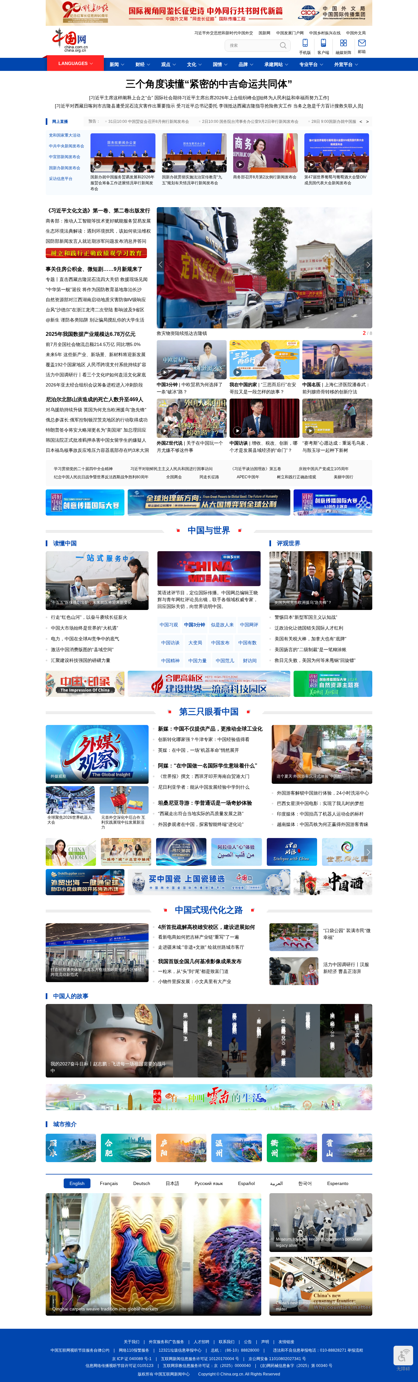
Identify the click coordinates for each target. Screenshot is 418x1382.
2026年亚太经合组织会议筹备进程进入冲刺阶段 (94, 384)
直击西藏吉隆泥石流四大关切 (89, 279)
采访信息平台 (60, 178)
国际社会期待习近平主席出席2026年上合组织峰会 (205, 97)
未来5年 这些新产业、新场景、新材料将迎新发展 (96, 354)
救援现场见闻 (134, 279)
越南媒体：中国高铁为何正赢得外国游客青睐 (322, 824)
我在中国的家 (243, 384)
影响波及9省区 (129, 309)
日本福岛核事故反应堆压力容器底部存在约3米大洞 (97, 450)
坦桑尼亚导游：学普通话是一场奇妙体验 (205, 803)
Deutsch (141, 1183)
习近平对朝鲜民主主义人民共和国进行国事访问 (171, 469)
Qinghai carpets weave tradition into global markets (105, 1308)
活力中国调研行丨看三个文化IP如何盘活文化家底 (96, 374)
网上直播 (60, 121)
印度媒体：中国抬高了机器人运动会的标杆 (320, 813)
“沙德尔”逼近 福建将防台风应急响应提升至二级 (205, 333)
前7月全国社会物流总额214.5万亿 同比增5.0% (93, 344)
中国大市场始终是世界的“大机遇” (84, 628)
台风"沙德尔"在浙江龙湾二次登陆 (79, 309)
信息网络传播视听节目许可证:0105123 (119, 1365)
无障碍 (403, 1368)
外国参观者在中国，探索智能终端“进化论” (201, 824)
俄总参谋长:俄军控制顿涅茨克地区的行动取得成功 (97, 419)
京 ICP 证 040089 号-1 (132, 1359)
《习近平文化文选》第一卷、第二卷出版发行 (98, 210)
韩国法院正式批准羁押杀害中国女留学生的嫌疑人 (96, 440)
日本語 (172, 1183)
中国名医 (311, 384)
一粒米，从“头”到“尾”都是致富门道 (193, 971)
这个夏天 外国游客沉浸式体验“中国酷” (310, 776)
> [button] (367, 121)
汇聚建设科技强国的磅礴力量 (80, 660)
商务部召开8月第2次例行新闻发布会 (265, 177)
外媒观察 (58, 776)
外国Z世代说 (170, 443)
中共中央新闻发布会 (66, 146)
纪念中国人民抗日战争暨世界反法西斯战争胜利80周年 (101, 477)
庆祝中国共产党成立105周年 (324, 469)
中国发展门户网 (290, 33)
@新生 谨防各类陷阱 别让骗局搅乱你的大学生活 (95, 319)
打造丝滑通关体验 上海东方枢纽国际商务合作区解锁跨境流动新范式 (96, 972)
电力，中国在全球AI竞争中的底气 (85, 638)
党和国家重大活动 (64, 135)
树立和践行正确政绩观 (296, 477)
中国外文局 (356, 33)
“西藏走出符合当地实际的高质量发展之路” (201, 813)
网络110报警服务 (134, 1350)
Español (246, 1183)
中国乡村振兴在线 (325, 33)
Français (109, 1183)
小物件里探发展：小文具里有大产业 (194, 981)
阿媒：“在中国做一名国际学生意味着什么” (207, 765)
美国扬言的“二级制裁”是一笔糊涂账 (310, 649)
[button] (368, 264)
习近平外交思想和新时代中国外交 (223, 33)
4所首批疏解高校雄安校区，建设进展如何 (206, 927)
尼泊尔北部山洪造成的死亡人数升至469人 (94, 399)
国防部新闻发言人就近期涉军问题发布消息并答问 (96, 241)
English (77, 1183)
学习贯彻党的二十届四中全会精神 (83, 469)
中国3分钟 (167, 384)
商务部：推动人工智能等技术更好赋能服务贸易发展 (98, 220)
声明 (265, 1342)
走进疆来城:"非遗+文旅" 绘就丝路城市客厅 (201, 947)
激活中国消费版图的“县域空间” (82, 649)
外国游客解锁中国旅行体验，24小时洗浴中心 (323, 793)
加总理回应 (134, 430)
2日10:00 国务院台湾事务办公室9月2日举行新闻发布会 (250, 121)
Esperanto (337, 1183)
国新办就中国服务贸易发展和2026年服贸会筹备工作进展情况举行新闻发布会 (122, 183)
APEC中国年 (248, 477)
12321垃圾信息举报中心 (180, 1350)
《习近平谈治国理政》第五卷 (255, 469)
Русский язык (209, 1183)
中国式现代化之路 (209, 910)
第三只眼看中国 (209, 711)
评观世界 (288, 543)
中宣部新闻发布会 (64, 157)
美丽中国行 (343, 477)
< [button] (361, 121)
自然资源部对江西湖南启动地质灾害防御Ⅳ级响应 (96, 299)
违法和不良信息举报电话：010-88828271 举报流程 (318, 1350)
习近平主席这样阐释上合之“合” (121, 97)
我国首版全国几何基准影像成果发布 (200, 961)
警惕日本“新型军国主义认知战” (306, 617)
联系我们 (226, 1342)
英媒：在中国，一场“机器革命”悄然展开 (198, 750)
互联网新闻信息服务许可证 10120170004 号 (200, 1359)
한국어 (305, 1183)
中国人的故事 (70, 996)
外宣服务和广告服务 (166, 1342)
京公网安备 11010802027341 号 (277, 1359)
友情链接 (286, 1342)
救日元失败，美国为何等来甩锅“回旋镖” (315, 660)
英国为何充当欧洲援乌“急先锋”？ (303, 602)
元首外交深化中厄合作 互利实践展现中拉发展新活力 (123, 822)
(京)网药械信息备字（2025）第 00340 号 (296, 1365)
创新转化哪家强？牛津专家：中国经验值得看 (203, 739)
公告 (248, 1342)
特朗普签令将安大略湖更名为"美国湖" (84, 430)
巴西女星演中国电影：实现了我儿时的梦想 (320, 803)
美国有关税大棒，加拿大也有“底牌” (310, 638)
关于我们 (131, 1342)
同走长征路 (209, 477)
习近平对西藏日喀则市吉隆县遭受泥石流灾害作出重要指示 (115, 105)
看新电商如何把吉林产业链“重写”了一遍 (198, 937)
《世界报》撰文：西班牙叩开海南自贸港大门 (203, 776)
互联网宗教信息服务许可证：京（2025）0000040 (207, 1365)
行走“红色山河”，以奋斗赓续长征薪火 (89, 617)
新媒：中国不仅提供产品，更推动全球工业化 (210, 729)
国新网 (264, 33)
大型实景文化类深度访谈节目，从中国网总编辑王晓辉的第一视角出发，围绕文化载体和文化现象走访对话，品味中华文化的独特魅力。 (207, 599)
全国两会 (174, 477)
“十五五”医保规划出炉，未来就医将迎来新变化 (91, 602)
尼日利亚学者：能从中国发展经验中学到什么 (203, 787)
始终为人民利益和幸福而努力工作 (293, 97)
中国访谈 (239, 443)
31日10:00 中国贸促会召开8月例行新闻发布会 (148, 121)
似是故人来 (222, 624)
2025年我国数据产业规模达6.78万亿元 (91, 334)
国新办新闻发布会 (64, 168)
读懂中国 (65, 543)
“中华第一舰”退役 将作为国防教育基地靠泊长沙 (94, 289)
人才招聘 (201, 1342)
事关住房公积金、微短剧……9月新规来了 (94, 269)
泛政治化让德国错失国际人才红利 (309, 628)
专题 (50, 279)
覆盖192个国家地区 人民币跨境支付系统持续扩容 (96, 364)
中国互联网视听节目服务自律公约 (80, 1350)
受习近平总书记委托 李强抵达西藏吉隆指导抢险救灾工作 (234, 105)
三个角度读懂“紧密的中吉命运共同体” (209, 83)
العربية (276, 1183)
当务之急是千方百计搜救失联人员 (327, 105)
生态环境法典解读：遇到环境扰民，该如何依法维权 (98, 231)
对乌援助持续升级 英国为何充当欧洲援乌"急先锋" (96, 409)
